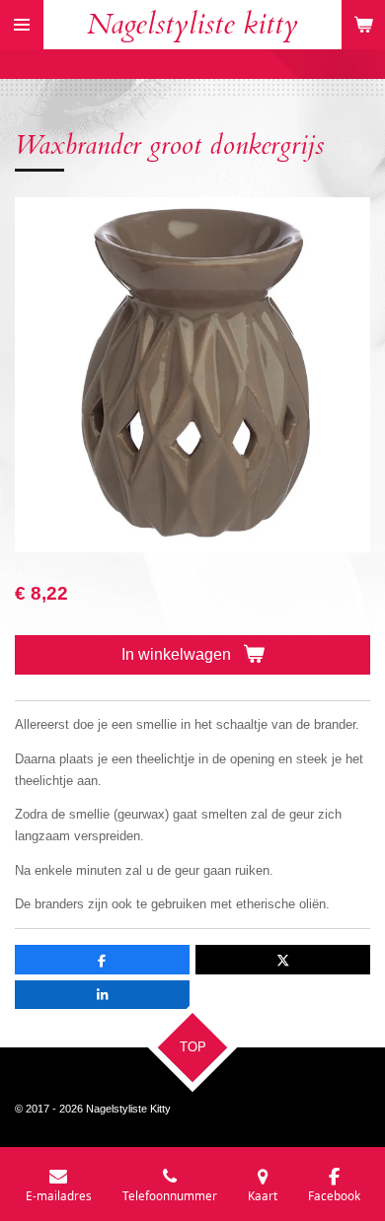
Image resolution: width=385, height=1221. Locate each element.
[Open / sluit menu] (21, 24)
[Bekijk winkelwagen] (363, 24)
